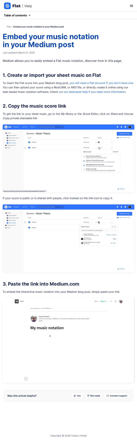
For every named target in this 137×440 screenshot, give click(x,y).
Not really (95, 396)
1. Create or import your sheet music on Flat (52, 75)
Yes (79, 396)
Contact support (118, 395)
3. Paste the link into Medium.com (41, 284)
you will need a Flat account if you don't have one (101, 83)
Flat (9, 26)
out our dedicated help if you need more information (92, 91)
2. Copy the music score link (34, 106)
